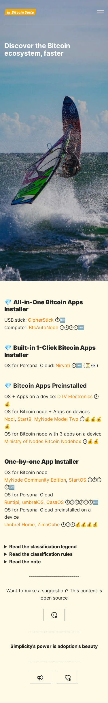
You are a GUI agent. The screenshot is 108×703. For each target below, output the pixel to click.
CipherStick (41, 320)
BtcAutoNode (43, 327)
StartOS (77, 480)
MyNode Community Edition (35, 480)
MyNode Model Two (56, 419)
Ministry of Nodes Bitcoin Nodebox (42, 441)
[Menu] (100, 12)
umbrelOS (32, 502)
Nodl (9, 419)
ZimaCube (48, 524)
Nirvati (63, 365)
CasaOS (55, 502)
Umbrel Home (19, 524)
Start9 (24, 419)
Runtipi (11, 502)
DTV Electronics (74, 396)
